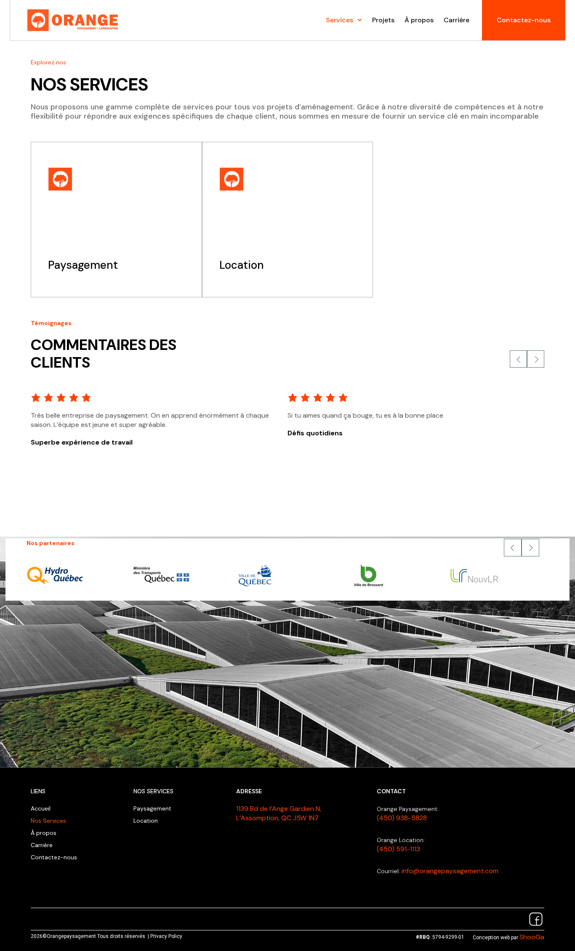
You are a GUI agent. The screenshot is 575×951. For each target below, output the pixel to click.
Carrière (456, 20)
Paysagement (152, 808)
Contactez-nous (54, 857)
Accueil (41, 808)
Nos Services (48, 820)
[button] (513, 547)
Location (145, 820)
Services (339, 20)
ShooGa (531, 936)
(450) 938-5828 (402, 817)
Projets (383, 20)
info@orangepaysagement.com (450, 870)
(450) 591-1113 (398, 849)
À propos (419, 20)
